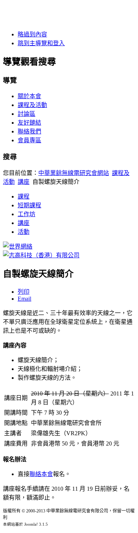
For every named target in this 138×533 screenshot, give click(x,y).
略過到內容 (32, 34)
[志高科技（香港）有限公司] (41, 255)
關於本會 (29, 96)
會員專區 (29, 140)
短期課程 (29, 205)
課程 (23, 196)
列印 (23, 292)
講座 (23, 182)
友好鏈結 (29, 122)
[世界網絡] (17, 246)
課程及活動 (32, 105)
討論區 (26, 114)
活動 (23, 232)
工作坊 (26, 214)
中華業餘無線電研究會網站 (73, 173)
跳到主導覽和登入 (41, 43)
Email (24, 299)
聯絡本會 (41, 474)
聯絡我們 (29, 131)
